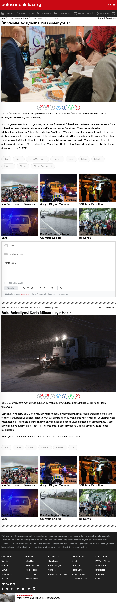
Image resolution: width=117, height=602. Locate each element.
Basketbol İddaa (32, 566)
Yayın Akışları (65, 13)
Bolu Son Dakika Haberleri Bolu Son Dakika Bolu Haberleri (26, 18)
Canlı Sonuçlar (54, 566)
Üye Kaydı (5, 566)
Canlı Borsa (46, 13)
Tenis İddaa (100, 570)
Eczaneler (104, 13)
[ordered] (40, 288)
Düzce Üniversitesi (37, 159)
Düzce (19, 159)
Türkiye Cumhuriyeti (43, 166)
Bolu (56, 18)
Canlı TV (10, 13)
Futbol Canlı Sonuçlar (57, 574)
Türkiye (23, 166)
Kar (72, 448)
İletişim (4, 579)
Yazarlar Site (100, 566)
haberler (98, 159)
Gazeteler (76, 561)
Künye (4, 570)
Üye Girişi (5, 561)
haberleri (8, 166)
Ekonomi (57, 159)
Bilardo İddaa (30, 574)
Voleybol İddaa (31, 579)
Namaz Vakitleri (85, 13)
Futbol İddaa (30, 561)
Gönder (11, 288)
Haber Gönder (78, 570)
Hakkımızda (6, 574)
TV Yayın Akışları (79, 579)
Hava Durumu (27, 13)
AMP (97, 579)
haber (71, 159)
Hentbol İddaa (31, 570)
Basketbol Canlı (102, 574)
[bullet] (44, 288)
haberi (84, 159)
